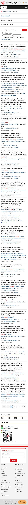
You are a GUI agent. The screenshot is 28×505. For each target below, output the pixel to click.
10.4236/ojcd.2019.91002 (10, 112)
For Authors (18, 471)
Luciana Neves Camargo (18, 83)
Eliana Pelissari (20, 106)
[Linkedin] (15, 417)
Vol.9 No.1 (21, 108)
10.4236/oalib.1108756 (9, 145)
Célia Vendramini (7, 317)
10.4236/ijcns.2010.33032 (10, 259)
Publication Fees (19, 475)
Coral (24, 380)
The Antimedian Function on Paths (11, 168)
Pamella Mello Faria (6, 83)
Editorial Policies (19, 469)
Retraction (17, 489)
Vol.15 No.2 (20, 336)
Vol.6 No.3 (3, 240)
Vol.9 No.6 (18, 141)
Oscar (4, 170)
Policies (17, 480)
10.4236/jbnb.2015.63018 (10, 242)
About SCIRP (19, 464)
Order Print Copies (5, 487)
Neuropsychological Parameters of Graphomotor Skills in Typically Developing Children (14, 62)
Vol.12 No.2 (21, 353)
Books (2, 471)
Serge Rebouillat (5, 236)
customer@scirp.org (8, 426)
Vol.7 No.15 (14, 271)
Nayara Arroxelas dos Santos (10, 352)
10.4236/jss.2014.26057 (10, 305)
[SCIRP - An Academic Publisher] (10, 2)
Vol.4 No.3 (23, 172)
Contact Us (4, 475)
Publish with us (6, 24)
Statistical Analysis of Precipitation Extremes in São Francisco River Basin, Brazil (13, 347)
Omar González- (7, 209)
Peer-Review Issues (20, 473)
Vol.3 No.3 (14, 257)
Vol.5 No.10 (13, 375)
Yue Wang (11, 170)
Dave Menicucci (12, 188)
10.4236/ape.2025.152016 (10, 340)
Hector (4, 122)
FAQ (2, 493)
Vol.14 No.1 (14, 68)
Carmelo (5, 139)
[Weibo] (22, 417)
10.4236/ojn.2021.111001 (10, 128)
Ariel (4, 188)
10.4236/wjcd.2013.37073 (10, 54)
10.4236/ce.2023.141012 (10, 70)
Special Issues (18, 477)
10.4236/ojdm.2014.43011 (10, 176)
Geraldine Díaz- (6, 373)
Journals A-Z (4, 467)
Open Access (18, 482)
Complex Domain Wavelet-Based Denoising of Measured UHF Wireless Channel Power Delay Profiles (12, 249)
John (4, 157)
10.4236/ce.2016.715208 (10, 274)
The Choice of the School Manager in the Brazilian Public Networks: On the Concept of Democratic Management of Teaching (13, 282)
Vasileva (4, 66)
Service (3, 480)
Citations (16, 56)
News (2, 477)
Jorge (13, 139)
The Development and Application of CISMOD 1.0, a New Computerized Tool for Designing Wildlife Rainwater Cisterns (13, 183)
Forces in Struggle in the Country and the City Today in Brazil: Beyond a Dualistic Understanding (13, 313)
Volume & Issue (5, 495)
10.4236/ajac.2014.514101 (10, 215)
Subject (3, 469)
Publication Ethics (19, 484)
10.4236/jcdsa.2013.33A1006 (11, 89)
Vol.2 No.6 (20, 302)
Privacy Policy (18, 491)
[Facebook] (9, 417)
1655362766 (6, 430)
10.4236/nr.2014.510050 (10, 377)
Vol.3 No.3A (10, 87)
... (21, 406)
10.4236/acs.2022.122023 (10, 357)
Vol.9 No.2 (22, 159)
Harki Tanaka (4, 49)
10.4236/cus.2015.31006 (10, 321)
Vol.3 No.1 (15, 319)
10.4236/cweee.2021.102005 (11, 194)
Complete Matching (9, 37)
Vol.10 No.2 (10, 192)
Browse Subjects (7, 20)
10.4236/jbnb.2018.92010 (10, 400)
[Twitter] (2, 417)
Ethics (16, 467)
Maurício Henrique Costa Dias (8, 253)
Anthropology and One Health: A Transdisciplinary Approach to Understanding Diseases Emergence (12, 135)
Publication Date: (7, 33)
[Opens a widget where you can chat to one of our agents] (22, 502)
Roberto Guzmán (17, 209)
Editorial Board (20, 37)
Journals (9, 11)
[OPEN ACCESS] (23, 2)
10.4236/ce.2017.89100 (10, 290)
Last (14, 408)
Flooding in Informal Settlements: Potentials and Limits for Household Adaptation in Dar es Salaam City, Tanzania (13, 152)
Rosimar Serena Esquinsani (10, 269)
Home (4, 11)
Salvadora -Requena (17, 236)
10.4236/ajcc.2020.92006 (10, 163)
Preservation (18, 487)
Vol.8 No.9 (13, 288)
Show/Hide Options (6, 39)
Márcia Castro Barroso (8, 300)
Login (3, 7)
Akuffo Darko (6, 334)
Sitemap (3, 473)
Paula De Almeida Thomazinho (8, 106)
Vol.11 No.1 (16, 124)
